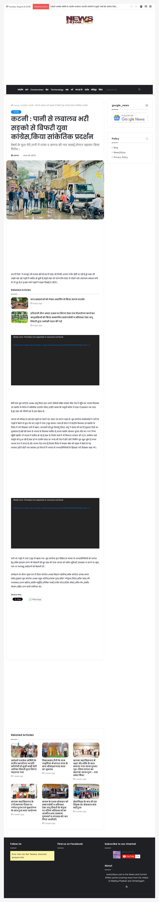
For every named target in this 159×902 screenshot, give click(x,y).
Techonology (57, 89)
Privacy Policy (121, 157)
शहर (67, 89)
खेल (46, 89)
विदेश (100, 89)
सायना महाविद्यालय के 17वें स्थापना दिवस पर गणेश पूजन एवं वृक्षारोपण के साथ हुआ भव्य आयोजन (23, 806)
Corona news (36, 89)
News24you (120, 152)
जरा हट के (79, 89)
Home (16, 105)
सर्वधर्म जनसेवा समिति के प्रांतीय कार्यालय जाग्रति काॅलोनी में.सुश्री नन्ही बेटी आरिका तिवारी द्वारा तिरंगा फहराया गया (92, 6)
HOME (24, 105)
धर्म (72, 89)
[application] (55, 360)
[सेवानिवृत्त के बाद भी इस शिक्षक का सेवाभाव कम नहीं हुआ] (86, 791)
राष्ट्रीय (20, 89)
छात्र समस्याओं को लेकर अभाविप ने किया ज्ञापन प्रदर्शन (57, 299)
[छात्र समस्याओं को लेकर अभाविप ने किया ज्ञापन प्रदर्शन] (19, 303)
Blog (116, 147)
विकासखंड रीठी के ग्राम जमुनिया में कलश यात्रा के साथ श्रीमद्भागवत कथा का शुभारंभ (55, 765)
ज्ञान (26, 89)
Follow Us (15, 844)
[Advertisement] (79, 60)
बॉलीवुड (94, 89)
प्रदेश (87, 89)
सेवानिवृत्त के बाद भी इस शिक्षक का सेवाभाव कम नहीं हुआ (85, 804)
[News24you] (79, 20)
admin (16, 155)
